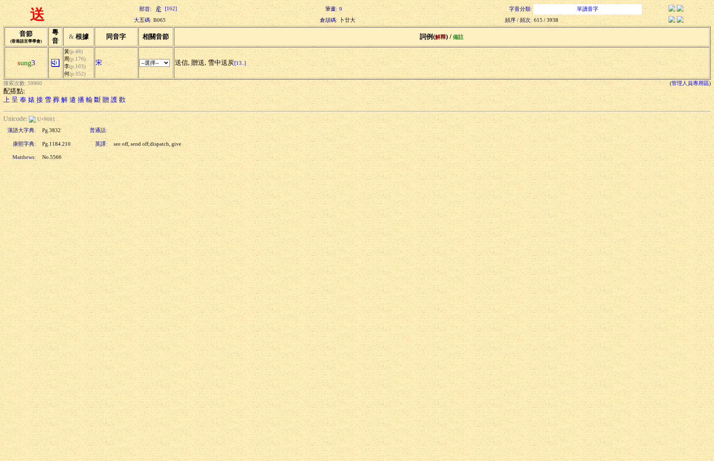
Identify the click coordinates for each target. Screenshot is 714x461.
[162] (170, 8)
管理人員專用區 (690, 83)
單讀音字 (587, 9)
